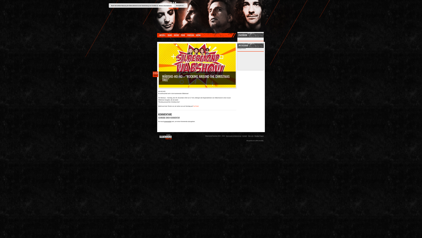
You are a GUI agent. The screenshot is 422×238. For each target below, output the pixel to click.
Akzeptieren (180, 6)
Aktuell (162, 35)
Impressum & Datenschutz (233, 136)
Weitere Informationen (165, 5)
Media (198, 35)
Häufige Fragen (259, 136)
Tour (183, 35)
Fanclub (190, 35)
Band (170, 35)
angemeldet (167, 121)
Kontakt (244, 136)
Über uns (250, 136)
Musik (176, 35)
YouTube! (196, 106)
